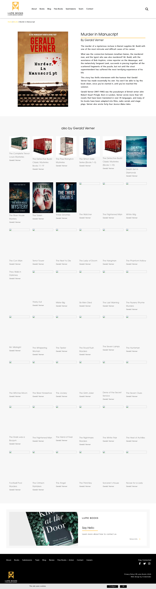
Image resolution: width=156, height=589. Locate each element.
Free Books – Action (66, 560)
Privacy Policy (129, 574)
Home (10, 22)
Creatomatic (146, 577)
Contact (89, 9)
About (34, 9)
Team (81, 9)
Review (51, 560)
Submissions (71, 9)
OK (123, 586)
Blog (49, 9)
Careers (89, 560)
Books (42, 9)
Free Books (58, 9)
